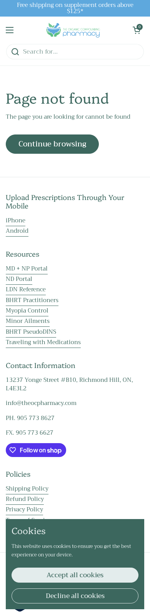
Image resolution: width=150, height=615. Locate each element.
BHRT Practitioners (32, 300)
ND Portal (19, 279)
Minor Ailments (28, 321)
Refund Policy (25, 499)
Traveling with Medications (43, 342)
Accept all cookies (75, 575)
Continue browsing (52, 144)
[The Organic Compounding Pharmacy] (73, 30)
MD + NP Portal (27, 269)
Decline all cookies (75, 596)
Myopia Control (27, 311)
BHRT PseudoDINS (31, 332)
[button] (136, 30)
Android (17, 231)
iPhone (15, 220)
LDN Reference (26, 289)
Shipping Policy (27, 489)
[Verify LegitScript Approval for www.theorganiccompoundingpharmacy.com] (20, 610)
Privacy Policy (24, 509)
